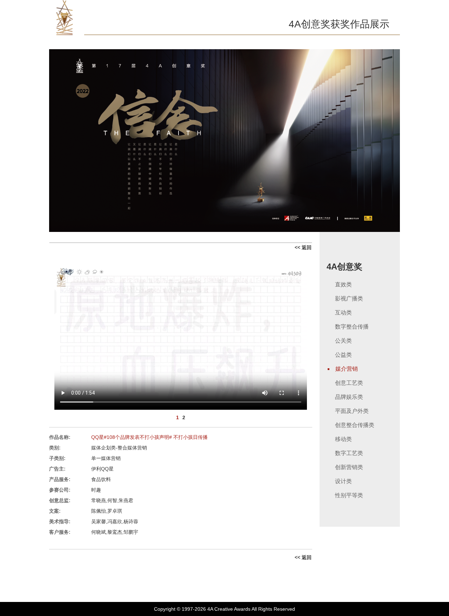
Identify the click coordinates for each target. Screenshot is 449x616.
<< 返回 (303, 247)
